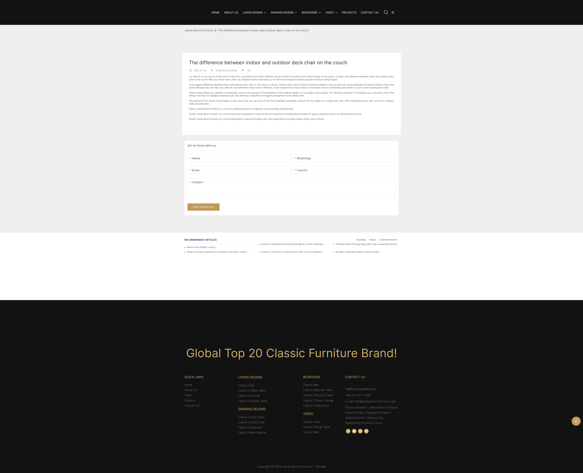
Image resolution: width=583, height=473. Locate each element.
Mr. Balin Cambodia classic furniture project (357, 252)
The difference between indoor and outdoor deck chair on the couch (263, 30)
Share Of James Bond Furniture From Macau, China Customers (292, 244)
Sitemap (320, 466)
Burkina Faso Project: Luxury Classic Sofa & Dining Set (202, 247)
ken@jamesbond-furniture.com (375, 401)
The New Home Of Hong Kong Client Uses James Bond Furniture (367, 244)
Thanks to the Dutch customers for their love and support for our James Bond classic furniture (292, 252)
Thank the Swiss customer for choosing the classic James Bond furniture (218, 252)
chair (237, 76)
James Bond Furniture (198, 30)
